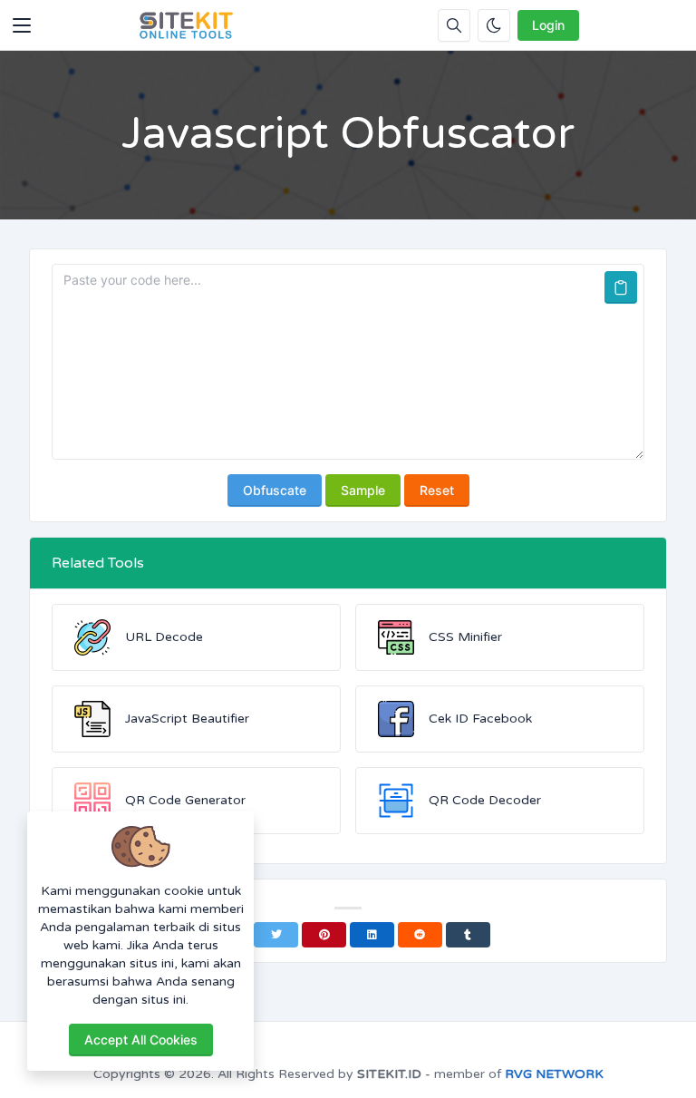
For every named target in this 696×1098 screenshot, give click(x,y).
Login (548, 25)
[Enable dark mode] (494, 25)
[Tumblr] (468, 934)
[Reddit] (420, 934)
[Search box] (454, 25)
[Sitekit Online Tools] (187, 25)
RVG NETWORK (554, 1074)
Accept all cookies (141, 1039)
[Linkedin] (372, 934)
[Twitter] (276, 934)
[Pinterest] (324, 934)
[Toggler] (21, 25)
